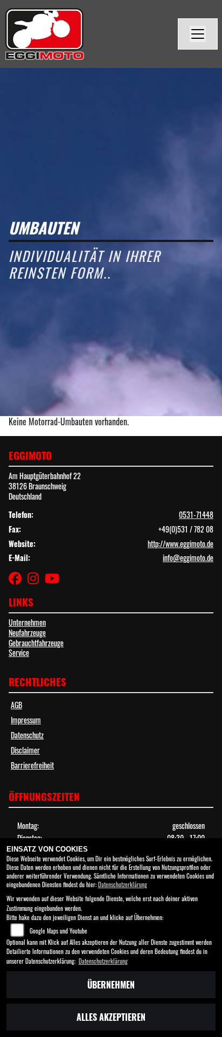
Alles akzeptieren (111, 1017)
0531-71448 (196, 514)
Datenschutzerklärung (122, 884)
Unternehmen (27, 622)
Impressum (26, 719)
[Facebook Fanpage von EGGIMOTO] (18, 579)
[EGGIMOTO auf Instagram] (36, 579)
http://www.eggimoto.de (180, 543)
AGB (16, 704)
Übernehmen (111, 984)
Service (19, 652)
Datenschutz (27, 735)
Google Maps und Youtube (58, 931)
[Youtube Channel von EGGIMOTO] (54, 579)
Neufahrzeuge (27, 632)
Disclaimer (25, 750)
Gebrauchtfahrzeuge (36, 642)
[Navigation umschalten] (198, 34)
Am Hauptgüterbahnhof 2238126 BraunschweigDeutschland (45, 485)
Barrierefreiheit (32, 765)
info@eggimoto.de (188, 557)
